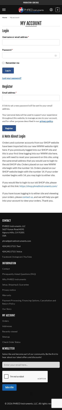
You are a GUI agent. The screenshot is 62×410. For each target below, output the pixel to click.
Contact (6, 268)
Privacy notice (9, 290)
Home (4, 17)
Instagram (17, 256)
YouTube (28, 256)
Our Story (6, 309)
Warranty (6, 295)
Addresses (7, 326)
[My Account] (51, 10)
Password (11, 49)
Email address (13, 92)
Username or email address (19, 37)
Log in (8, 70)
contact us (27, 196)
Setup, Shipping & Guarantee (15, 284)
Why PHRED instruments (14, 279)
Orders (5, 321)
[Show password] (55, 55)
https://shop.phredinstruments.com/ (38, 186)
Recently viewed (9, 331)
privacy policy (46, 121)
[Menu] (6, 10)
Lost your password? (11, 78)
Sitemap (6, 336)
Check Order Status (11, 342)
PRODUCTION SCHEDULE (31, 3)
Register (9, 128)
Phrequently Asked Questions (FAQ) (19, 274)
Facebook (6, 256)
